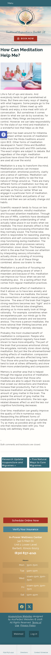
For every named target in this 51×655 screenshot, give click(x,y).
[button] (3, 134)
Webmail (18, 634)
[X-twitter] (29, 606)
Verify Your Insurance (25, 529)
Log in (34, 634)
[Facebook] (21, 606)
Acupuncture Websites (20, 616)
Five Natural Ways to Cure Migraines (38, 462)
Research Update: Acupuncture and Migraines (13, 462)
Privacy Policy (27, 625)
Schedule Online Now (25, 520)
